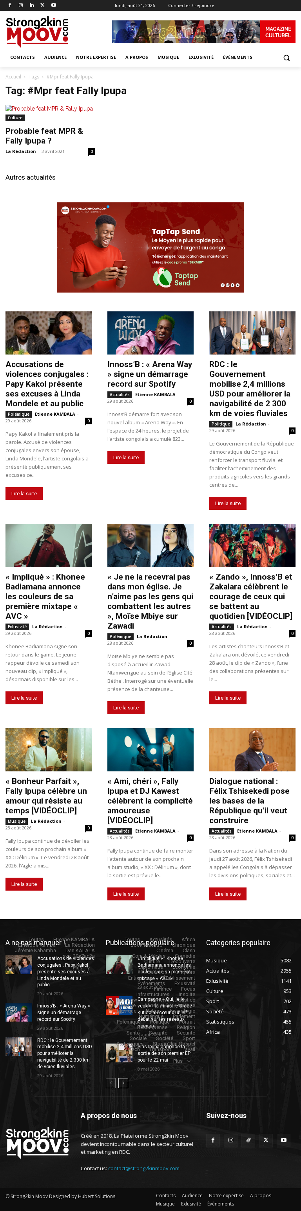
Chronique (183, 945)
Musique (16, 821)
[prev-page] (111, 1083)
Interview (127, 1000)
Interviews (158, 1000)
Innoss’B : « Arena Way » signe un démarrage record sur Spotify (149, 374)
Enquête (186, 972)
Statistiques (129, 1044)
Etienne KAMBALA (55, 414)
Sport (189, 1038)
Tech (134, 1049)
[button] (286, 57)
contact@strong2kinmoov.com (144, 1168)
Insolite (187, 994)
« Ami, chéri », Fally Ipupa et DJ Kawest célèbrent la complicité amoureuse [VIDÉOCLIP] (150, 800)
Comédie (185, 956)
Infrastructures (152, 994)
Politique (221, 424)
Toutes (36, 939)
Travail (188, 1049)
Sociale (138, 1038)
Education (156, 972)
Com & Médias (148, 956)
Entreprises (141, 978)
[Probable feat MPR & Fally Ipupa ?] (50, 113)
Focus (188, 989)
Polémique (18, 414)
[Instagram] (20, 5)
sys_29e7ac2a (79, 956)
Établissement (179, 978)
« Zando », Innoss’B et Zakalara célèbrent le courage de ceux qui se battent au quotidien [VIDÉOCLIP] (250, 596)
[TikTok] (248, 1140)
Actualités (120, 394)
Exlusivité (17, 626)
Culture (15, 117)
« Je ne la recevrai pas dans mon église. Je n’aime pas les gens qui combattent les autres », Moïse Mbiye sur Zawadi (150, 601)
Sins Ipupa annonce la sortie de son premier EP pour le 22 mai (164, 1053)
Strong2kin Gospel (174, 1044)
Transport (160, 1049)
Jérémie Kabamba (35, 950)
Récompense (152, 1027)
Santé (133, 1033)
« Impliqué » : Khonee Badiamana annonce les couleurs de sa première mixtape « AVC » (45, 596)
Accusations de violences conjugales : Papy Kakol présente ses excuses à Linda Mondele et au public (47, 384)
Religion (186, 1027)
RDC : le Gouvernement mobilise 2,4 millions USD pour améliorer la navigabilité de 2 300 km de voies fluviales (249, 389)
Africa (188, 939)
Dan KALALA (80, 950)
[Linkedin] (31, 5)
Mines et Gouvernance (170, 1005)
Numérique (151, 1016)
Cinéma (164, 950)
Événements (151, 983)
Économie (183, 967)
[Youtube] (53, 5)
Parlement (184, 1016)
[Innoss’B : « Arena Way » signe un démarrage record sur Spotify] (150, 333)
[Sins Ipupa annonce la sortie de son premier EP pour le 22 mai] (119, 1053)
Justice (187, 1000)
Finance (163, 989)
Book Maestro (147, 945)
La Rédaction (20, 151)
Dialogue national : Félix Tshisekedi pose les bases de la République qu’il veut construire (249, 800)
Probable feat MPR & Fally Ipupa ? (44, 135)
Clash (189, 950)
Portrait (187, 1022)
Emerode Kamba (37, 945)
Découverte (182, 961)
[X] (42, 5)
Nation (153, 1011)
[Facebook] (10, 5)
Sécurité (158, 1033)
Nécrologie (182, 1011)
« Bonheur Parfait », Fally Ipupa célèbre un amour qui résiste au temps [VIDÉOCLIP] (46, 795)
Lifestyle (126, 1005)
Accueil (13, 76)
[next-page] (123, 1083)
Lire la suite (24, 493)
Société (164, 1038)
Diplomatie (150, 967)
